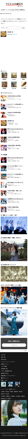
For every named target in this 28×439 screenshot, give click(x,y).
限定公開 (9, 13)
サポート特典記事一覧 (6, 371)
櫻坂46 (23, 396)
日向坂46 (13, 396)
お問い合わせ (5, 373)
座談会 (23, 79)
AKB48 (3, 13)
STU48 (7, 394)
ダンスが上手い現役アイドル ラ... (15, 166)
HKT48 (20, 391)
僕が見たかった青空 (6, 398)
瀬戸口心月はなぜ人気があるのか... (15, 129)
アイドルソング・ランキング (8, 361)
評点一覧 (14, 88)
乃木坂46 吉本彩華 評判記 (13, 137)
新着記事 (4, 79)
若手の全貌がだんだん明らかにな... (15, 182)
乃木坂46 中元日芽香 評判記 (14, 112)
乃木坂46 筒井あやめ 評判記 (14, 96)
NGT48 (3, 394)
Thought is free (22, 435)
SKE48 (7, 391)
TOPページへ (5, 378)
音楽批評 (4, 88)
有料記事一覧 (10, 32)
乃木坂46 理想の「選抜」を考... (14, 190)
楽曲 (6, 13)
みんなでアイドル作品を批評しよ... (15, 104)
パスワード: (4, 28)
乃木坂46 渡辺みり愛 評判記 (14, 145)
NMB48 (16, 391)
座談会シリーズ (4, 364)
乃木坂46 (3, 396)
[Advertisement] (14, 55)
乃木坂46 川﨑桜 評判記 (13, 207)
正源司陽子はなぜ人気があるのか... (15, 199)
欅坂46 (8, 396)
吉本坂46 (18, 396)
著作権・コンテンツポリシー (9, 375)
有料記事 (15, 34)
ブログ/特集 (23, 88)
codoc (25, 350)
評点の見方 (3, 359)
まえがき (14, 79)
